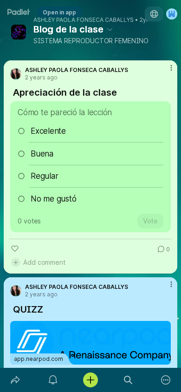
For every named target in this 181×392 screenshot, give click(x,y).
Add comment (44, 262)
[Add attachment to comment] (15, 262)
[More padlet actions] (166, 380)
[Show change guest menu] (171, 14)
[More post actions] (165, 71)
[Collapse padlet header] (110, 29)
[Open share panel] (15, 380)
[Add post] (90, 380)
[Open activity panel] (52, 380)
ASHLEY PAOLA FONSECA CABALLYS (83, 20)
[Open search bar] (128, 380)
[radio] (90, 131)
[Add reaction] (14, 248)
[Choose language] (154, 14)
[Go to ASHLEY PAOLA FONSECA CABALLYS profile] (15, 73)
